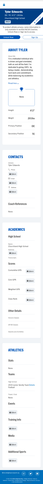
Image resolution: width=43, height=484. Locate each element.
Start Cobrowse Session (17, 482)
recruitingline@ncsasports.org (11, 472)
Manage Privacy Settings (20, 480)
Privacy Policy (11, 480)
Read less (13, 83)
